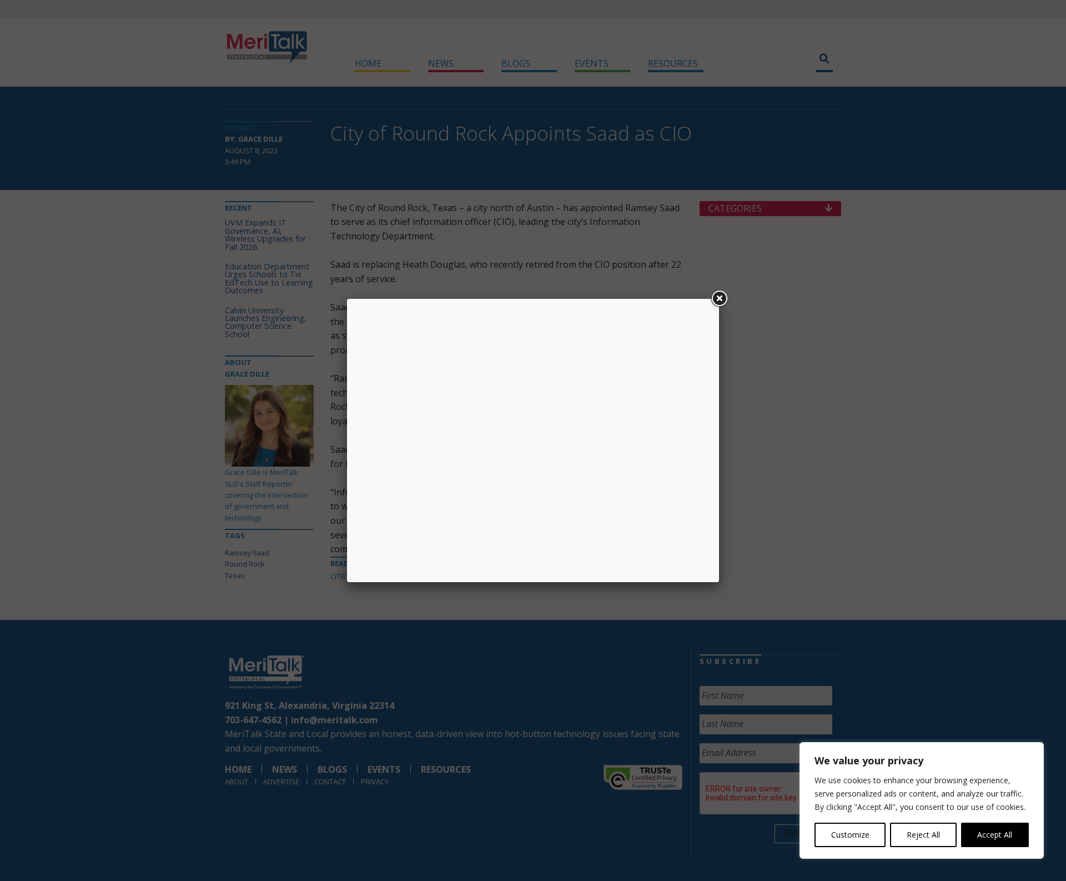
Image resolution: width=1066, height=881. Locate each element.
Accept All (994, 834)
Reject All (923, 834)
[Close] (719, 299)
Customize (850, 834)
